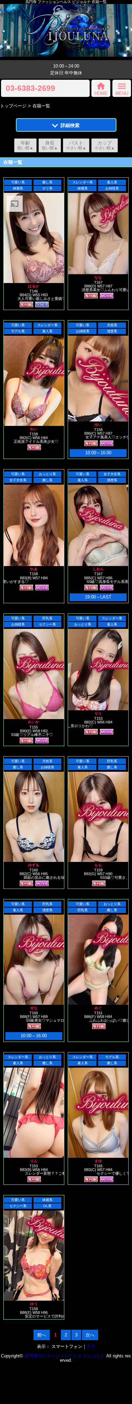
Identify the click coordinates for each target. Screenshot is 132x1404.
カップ (104, 145)
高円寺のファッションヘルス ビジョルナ (64, 1355)
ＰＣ (91, 1346)
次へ (90, 1334)
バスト (76, 145)
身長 (50, 145)
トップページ (13, 105)
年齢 (25, 145)
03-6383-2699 (30, 88)
